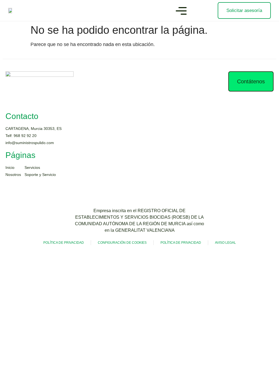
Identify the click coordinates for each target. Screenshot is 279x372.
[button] (181, 12)
